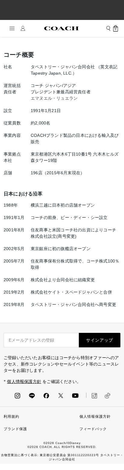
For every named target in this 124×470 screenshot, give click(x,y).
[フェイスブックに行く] (46, 395)
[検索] (108, 28)
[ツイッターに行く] (60, 395)
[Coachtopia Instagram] (92, 395)
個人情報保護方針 (24, 381)
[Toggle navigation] (10, 28)
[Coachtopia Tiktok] (107, 395)
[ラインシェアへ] (32, 395)
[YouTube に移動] (75, 395)
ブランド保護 (15, 429)
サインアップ (99, 340)
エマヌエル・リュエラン (54, 98)
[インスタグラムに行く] (17, 395)
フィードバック (93, 429)
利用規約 (11, 416)
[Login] (22, 28)
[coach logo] (61, 28)
